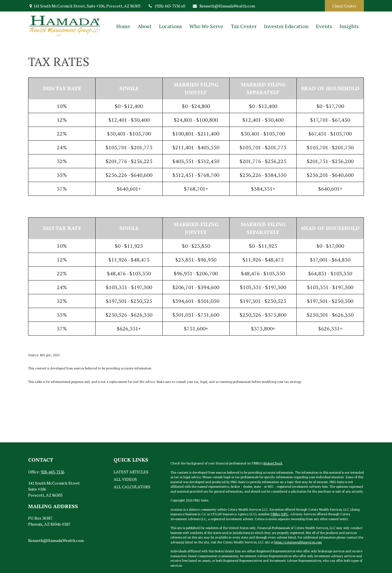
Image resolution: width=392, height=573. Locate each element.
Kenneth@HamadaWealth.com (227, 6)
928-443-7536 (52, 472)
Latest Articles (131, 472)
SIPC (284, 514)
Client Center (344, 6)
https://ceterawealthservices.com (298, 542)
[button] (123, 26)
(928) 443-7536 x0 (170, 6)
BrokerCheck (272, 463)
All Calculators (132, 486)
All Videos (125, 479)
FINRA (275, 514)
